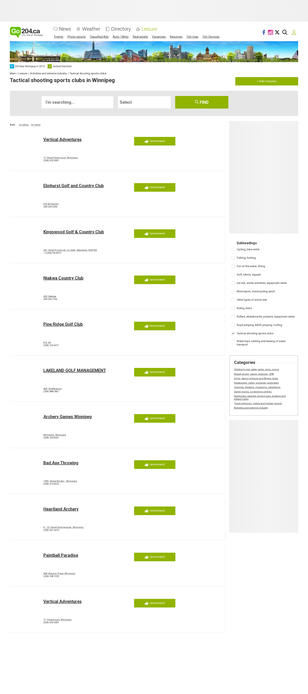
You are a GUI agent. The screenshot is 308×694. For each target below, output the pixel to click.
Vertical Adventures (62, 139)
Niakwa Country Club (63, 278)
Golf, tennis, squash (249, 274)
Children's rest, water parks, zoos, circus (256, 369)
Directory (121, 29)
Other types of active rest (252, 299)
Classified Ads (99, 36)
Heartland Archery (61, 509)
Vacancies (159, 36)
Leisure (149, 29)
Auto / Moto (121, 36)
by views (35, 124)
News (65, 29)
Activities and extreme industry (251, 408)
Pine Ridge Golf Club (63, 324)
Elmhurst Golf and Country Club (73, 185)
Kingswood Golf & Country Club (73, 231)
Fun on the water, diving (251, 266)
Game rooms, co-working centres (253, 391)
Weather (91, 29)
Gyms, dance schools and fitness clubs (256, 378)
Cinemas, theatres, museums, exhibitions (257, 387)
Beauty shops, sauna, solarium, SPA (254, 374)
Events (58, 36)
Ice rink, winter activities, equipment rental (262, 283)
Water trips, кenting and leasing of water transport (261, 343)
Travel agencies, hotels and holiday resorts (258, 403)
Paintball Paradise (60, 555)
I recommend (156, 141)
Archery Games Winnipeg (67, 416)
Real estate (140, 36)
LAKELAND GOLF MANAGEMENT (74, 370)
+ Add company (266, 81)
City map (192, 36)
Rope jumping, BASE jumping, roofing (259, 325)
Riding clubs (244, 308)
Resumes (176, 36)
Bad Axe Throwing (60, 462)
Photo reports (76, 36)
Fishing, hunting (246, 257)
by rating (23, 124)
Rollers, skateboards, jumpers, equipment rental (266, 316)
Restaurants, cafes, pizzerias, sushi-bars (256, 383)
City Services (211, 36)
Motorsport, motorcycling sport (256, 291)
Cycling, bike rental (248, 249)
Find (204, 102)
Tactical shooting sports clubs (255, 333)
